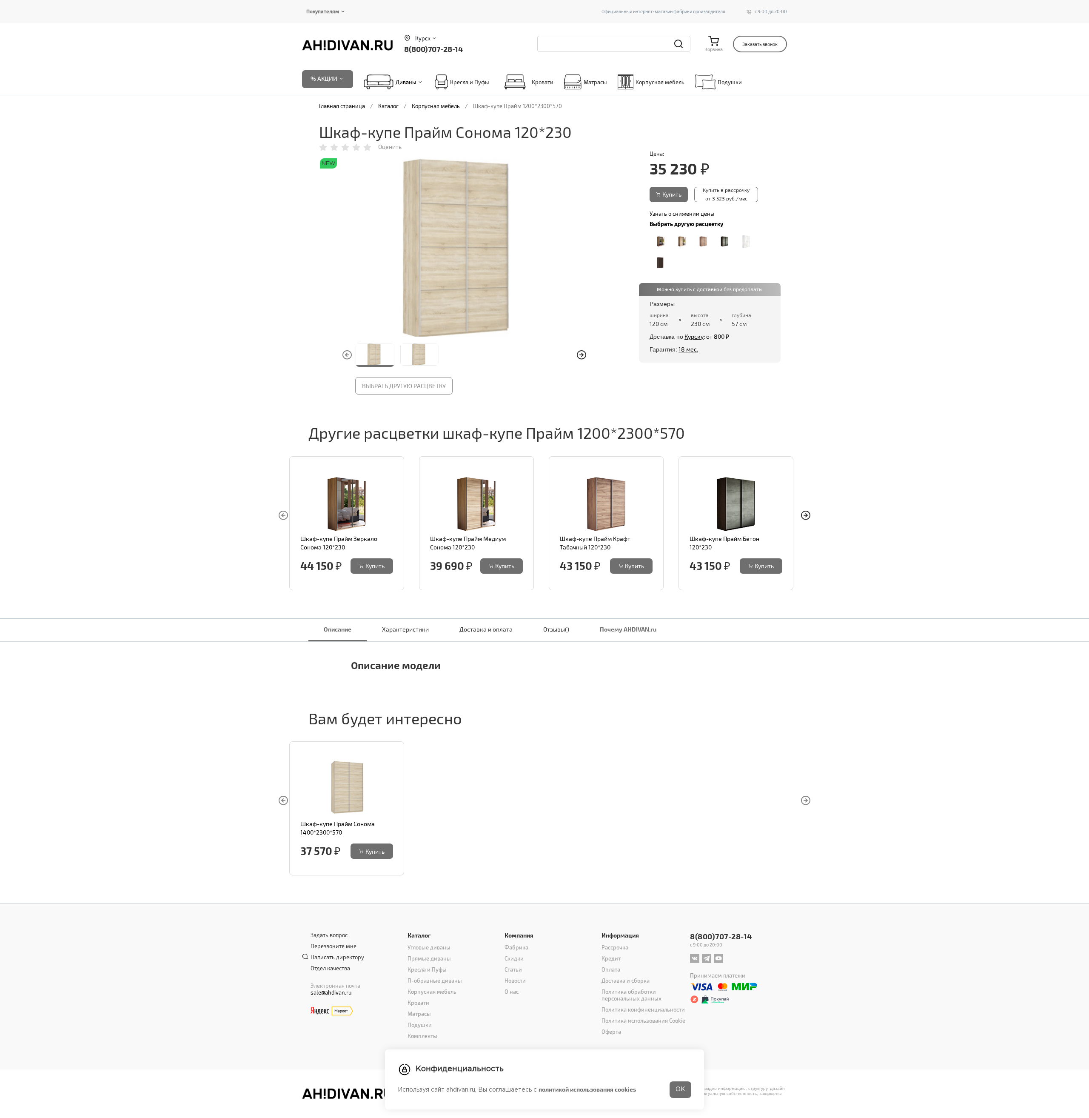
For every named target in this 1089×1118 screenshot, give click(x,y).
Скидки (514, 958)
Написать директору (337, 957)
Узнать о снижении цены (682, 213)
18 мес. (688, 349)
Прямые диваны (429, 958)
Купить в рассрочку (726, 194)
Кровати (542, 82)
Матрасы (595, 82)
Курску (694, 336)
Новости (515, 980)
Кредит (611, 958)
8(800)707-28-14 (433, 48)
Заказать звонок (760, 44)
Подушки (730, 82)
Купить (671, 194)
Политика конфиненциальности (643, 1009)
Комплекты (422, 1035)
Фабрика (516, 947)
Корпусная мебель (660, 82)
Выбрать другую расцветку (404, 385)
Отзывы (556, 629)
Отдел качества (330, 968)
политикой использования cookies (587, 1089)
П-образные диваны (435, 980)
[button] (581, 355)
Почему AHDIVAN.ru (628, 629)
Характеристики (405, 629)
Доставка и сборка (626, 980)
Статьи (513, 969)
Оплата (611, 969)
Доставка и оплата (486, 629)
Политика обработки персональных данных (631, 995)
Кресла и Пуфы (469, 82)
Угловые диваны (429, 947)
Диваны (406, 82)
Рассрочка (615, 947)
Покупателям (322, 11)
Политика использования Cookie (643, 1020)
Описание (337, 629)
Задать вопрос (329, 935)
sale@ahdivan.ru (331, 992)
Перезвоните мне (333, 946)
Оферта (611, 1031)
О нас (512, 991)
